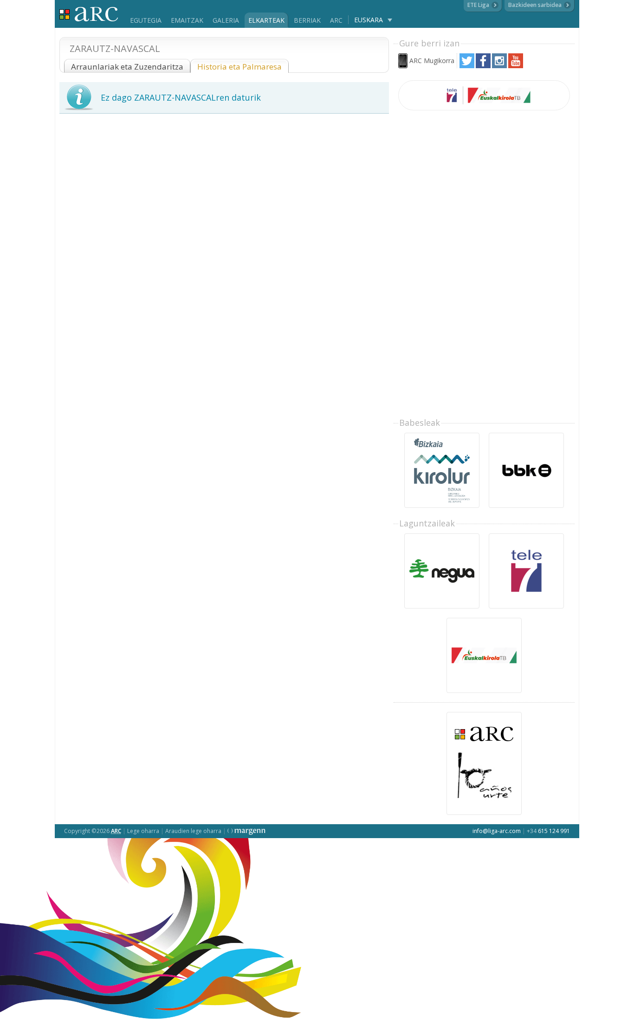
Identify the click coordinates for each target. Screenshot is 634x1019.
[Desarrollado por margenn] (246, 831)
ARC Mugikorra (431, 60)
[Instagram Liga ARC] (499, 65)
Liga (88, 14)
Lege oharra (143, 831)
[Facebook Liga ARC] (483, 65)
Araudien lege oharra (193, 831)
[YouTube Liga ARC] (515, 65)
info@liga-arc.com (496, 831)
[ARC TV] (484, 95)
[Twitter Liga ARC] (466, 65)
